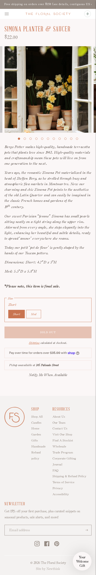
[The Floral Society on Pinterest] (56, 545)
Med (33, 314)
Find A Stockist (62, 440)
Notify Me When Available (48, 375)
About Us (58, 416)
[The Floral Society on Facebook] (47, 545)
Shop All (37, 416)
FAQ (55, 470)
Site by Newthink (48, 569)
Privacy (57, 488)
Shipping (34, 343)
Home (35, 428)
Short (16, 314)
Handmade (38, 446)
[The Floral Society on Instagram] (37, 545)
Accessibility (60, 494)
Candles (36, 422)
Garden (36, 434)
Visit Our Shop (62, 434)
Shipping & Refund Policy (69, 476)
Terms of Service (63, 482)
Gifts (34, 440)
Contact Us (59, 428)
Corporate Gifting (64, 458)
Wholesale (59, 446)
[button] (82, 561)
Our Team (58, 422)
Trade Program (62, 452)
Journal (57, 464)
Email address (17, 525)
